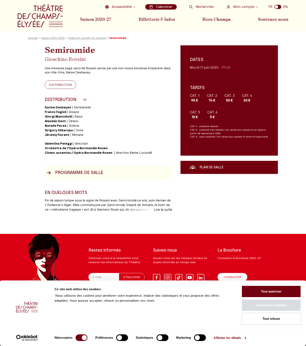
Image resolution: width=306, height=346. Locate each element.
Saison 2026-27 (95, 19)
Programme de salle (79, 173)
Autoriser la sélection (271, 305)
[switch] (122, 337)
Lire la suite (163, 209)
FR (270, 7)
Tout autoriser (271, 291)
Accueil (33, 38)
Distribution (60, 84)
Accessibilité (122, 7)
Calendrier (164, 7)
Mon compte (243, 7)
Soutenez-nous (273, 19)
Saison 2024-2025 (53, 38)
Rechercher (205, 7)
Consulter (232, 277)
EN (285, 7)
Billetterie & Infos (157, 19)
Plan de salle (211, 167)
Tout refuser (271, 318)
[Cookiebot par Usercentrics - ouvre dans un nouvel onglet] (27, 338)
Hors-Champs (216, 19)
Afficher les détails (227, 338)
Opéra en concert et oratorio (87, 38)
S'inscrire (131, 277)
